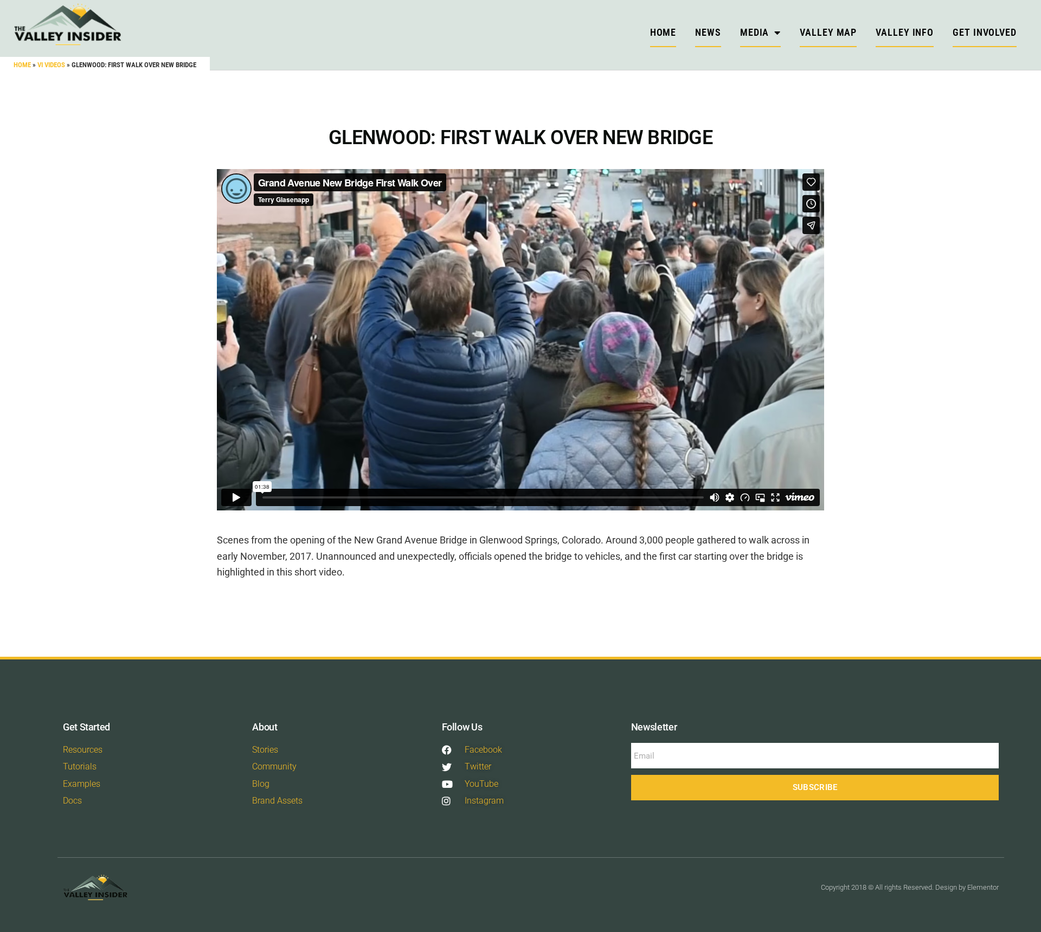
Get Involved (985, 32)
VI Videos (51, 65)
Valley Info (905, 32)
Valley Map (828, 32)
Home (22, 65)
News (708, 32)
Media (754, 32)
